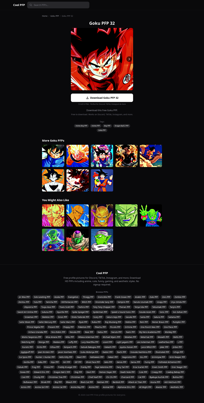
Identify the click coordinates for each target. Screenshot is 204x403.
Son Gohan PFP (180, 312)
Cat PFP (141, 377)
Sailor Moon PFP (26, 322)
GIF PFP (78, 362)
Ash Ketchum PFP (172, 382)
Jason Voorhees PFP (67, 352)
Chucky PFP (39, 377)
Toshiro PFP (83, 307)
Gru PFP (143, 357)
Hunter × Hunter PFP (45, 357)
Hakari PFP (113, 357)
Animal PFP (108, 387)
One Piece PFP (170, 327)
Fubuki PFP (22, 367)
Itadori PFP (108, 352)
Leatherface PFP (166, 342)
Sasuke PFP (131, 317)
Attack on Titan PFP (137, 382)
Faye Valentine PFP (103, 367)
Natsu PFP (102, 332)
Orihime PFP (130, 327)
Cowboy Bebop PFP (175, 372)
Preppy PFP (68, 327)
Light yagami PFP (125, 342)
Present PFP (53, 327)
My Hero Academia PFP (149, 332)
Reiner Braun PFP (160, 322)
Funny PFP (149, 362)
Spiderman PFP (100, 312)
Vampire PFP (123, 302)
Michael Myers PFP (111, 337)
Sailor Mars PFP (67, 322)
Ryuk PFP (83, 322)
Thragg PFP (88, 297)
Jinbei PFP (177, 347)
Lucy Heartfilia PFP (89, 342)
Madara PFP (58, 342)
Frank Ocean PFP (123, 297)
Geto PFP (108, 362)
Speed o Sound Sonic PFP (123, 312)
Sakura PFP (159, 317)
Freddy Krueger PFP (67, 367)
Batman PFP (102, 382)
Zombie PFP (180, 297)
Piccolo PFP (115, 327)
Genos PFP (121, 362)
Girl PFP (66, 362)
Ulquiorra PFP (30, 307)
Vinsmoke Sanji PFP (104, 302)
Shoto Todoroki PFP (80, 317)
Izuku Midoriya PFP (89, 352)
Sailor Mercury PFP (47, 322)
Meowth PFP (163, 337)
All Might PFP (145, 387)
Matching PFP (28, 342)
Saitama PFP (174, 317)
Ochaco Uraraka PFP (37, 332)
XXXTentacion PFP (69, 302)
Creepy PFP (157, 372)
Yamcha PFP (51, 302)
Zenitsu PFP (23, 302)
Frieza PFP (49, 367)
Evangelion (73, 297)
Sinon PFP (62, 317)
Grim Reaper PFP (177, 357)
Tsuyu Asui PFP (48, 307)
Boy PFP (107, 126)
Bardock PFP (118, 382)
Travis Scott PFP (66, 307)
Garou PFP (135, 362)
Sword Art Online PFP (27, 312)
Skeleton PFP (48, 317)
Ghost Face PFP (93, 362)
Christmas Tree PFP (57, 377)
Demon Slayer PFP (107, 372)
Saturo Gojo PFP (114, 317)
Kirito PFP (41, 347)
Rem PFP (144, 322)
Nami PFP (130, 332)
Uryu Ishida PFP (178, 302)
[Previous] (75, 59)
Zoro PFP (166, 297)
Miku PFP (70, 337)
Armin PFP (26, 387)
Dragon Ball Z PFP (122, 126)
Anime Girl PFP (42, 387)
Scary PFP (97, 317)
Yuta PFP (37, 302)
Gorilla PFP (28, 362)
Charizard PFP (127, 377)
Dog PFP (78, 372)
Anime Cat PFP (59, 387)
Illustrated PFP (162, 352)
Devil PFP (90, 372)
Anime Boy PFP (81, 126)
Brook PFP (45, 382)
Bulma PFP (177, 377)
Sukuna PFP (47, 312)
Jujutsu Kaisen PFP (128, 347)
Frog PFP (36, 367)
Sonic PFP (164, 312)
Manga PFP (44, 342)
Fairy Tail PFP (123, 367)
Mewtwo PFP (130, 337)
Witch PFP (86, 302)
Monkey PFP (170, 332)
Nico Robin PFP (58, 332)
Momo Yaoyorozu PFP (31, 337)
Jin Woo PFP (24, 297)
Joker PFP (164, 347)
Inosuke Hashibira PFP (140, 352)
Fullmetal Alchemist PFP (169, 362)
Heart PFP (81, 357)
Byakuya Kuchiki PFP (159, 377)
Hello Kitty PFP (65, 357)
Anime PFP (96, 126)
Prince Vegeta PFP (35, 327)
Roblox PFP (130, 322)
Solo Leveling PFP (42, 297)
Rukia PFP (96, 322)
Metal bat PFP (147, 337)
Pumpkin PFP (179, 322)
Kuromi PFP (27, 347)
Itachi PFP (121, 352)
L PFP (180, 342)
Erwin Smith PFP (159, 367)
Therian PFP (124, 307)
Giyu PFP (55, 362)
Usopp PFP (162, 302)
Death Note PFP (127, 372)
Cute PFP (143, 372)
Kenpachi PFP (70, 347)
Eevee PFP (24, 372)
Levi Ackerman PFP (145, 342)
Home (44, 16)
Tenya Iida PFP (141, 307)
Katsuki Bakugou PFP (90, 347)
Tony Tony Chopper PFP (104, 307)
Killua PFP (54, 347)
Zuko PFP (154, 297)
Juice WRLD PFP (148, 347)
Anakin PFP (140, 297)
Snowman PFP (31, 317)
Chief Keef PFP (95, 377)
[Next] (129, 59)
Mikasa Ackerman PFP (88, 337)
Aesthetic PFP (177, 387)
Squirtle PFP (62, 312)
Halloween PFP (97, 357)
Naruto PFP (116, 332)
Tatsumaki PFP (158, 307)
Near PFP (89, 332)
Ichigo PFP (178, 352)
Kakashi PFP (109, 347)
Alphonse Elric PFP (126, 387)
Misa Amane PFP (53, 337)
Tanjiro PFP (175, 307)
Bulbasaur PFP (30, 382)
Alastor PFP (161, 387)
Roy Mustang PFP (113, 322)
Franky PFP (86, 367)
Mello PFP (177, 337)
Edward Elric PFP (41, 372)
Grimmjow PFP (158, 357)
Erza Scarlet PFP (140, 367)
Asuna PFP (155, 382)
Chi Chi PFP (111, 377)
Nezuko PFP (75, 332)
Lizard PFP (107, 342)
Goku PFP (54, 16)
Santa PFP (144, 317)
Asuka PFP (59, 297)
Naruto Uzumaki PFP (143, 302)
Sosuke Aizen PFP (147, 312)
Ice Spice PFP (25, 357)
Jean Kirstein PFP (46, 352)
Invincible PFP (104, 297)
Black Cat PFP (87, 382)
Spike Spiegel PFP (80, 312)
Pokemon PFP (84, 327)
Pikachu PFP (100, 327)
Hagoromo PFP (129, 357)
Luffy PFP (73, 342)
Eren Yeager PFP (179, 367)
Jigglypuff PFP (27, 352)
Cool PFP (19, 5)
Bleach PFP (71, 382)
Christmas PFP (77, 377)
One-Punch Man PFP (150, 327)
